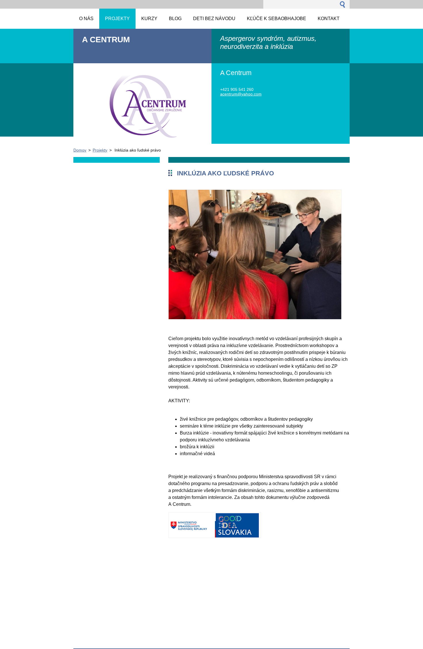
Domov (79, 150)
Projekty (100, 150)
